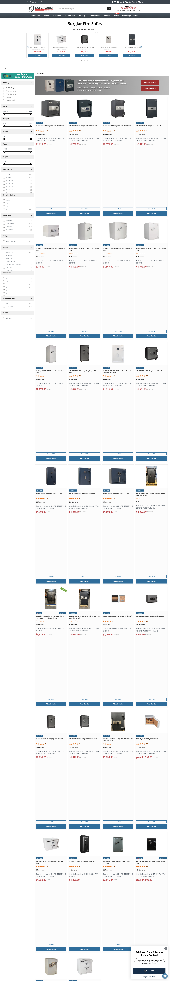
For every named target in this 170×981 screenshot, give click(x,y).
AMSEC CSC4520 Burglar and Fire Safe (149, 126)
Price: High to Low (11, 94)
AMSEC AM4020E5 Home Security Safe (49, 493)
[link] (17, 175)
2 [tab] (84, 61)
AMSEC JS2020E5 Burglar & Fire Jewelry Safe (117, 616)
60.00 (30, 136)
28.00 (30, 149)
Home (2, 67)
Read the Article (150, 82)
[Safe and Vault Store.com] (40, 9)
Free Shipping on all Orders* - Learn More (41, 2)
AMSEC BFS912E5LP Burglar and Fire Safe (150, 616)
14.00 (5, 149)
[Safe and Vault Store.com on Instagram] (118, 2)
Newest (8, 97)
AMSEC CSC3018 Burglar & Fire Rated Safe (117, 126)
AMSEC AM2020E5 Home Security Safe (116, 493)
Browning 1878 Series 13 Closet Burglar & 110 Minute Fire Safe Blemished (50, 617)
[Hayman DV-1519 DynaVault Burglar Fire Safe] (61, 39)
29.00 (30, 161)
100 (4, 124)
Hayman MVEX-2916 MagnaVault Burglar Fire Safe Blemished (118, 740)
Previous (28, 47)
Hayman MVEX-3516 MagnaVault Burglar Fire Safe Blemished (84, 617)
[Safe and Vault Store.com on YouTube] (115, 2)
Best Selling (10, 88)
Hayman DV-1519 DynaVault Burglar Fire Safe (49, 862)
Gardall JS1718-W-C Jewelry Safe (147, 739)
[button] (165, 976)
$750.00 (5, 111)
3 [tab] (87, 61)
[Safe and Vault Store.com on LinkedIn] (121, 2)
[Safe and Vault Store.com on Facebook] (112, 2)
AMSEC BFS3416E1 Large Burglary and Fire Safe (83, 372)
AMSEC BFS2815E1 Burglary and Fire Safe (49, 739)
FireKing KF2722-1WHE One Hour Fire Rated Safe (117, 249)
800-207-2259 (128, 8)
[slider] (4, 114)
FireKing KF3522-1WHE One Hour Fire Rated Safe (151, 249)
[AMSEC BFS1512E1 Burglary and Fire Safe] (85, 39)
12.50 (5, 136)
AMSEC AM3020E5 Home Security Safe (82, 493)
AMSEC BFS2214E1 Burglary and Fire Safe (83, 739)
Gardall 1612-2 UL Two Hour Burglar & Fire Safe (150, 862)
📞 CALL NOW (149, 971)
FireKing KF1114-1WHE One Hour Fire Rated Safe (50, 249)
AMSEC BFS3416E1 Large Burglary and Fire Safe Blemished (150, 494)
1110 (30, 123)
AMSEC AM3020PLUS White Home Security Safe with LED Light (117, 372)
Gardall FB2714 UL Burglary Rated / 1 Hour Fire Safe (117, 862)
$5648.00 (29, 111)
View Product (37, 55)
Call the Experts (150, 88)
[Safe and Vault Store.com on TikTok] (123, 2)
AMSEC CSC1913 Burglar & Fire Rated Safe (83, 126)
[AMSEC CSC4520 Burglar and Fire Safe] (132, 39)
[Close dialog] (165, 948)
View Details (51, 213)
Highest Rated (10, 100)
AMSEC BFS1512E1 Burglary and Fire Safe (150, 371)
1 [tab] (82, 61)
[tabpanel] (37, 45)
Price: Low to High (11, 91)
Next (140, 47)
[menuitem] (36, 15)
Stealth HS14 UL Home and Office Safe (82, 861)
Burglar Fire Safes (11, 67)
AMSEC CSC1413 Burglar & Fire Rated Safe (50, 126)
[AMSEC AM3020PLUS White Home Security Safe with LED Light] (37, 39)
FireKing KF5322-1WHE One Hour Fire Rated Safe (50, 372)
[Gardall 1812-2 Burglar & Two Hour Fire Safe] (108, 39)
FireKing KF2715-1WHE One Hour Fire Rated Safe (84, 249)
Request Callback (149, 977)
